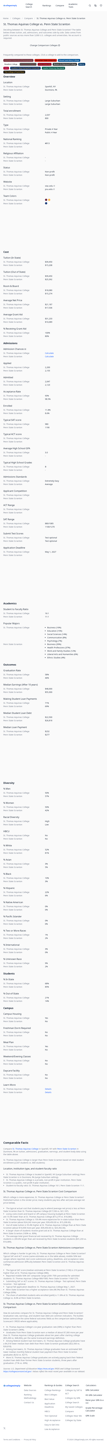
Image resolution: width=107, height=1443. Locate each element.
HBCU (47, 1411)
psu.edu (49, 189)
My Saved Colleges (74, 1407)
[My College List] (101, 5)
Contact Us (29, 1402)
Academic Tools (73, 5)
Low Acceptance (52, 1429)
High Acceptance (52, 1420)
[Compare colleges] (95, 5)
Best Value (49, 1399)
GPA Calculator (92, 1390)
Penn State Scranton (66, 1148)
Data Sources (30, 1390)
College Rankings (53, 1390)
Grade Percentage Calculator (94, 1409)
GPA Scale (90, 1415)
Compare (60, 5)
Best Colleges (51, 1394)
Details (48, 1089)
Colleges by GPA (72, 1398)
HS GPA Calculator (94, 1395)
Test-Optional (51, 1415)
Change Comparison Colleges (44, 45)
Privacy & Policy (30, 1440)
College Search (72, 1402)
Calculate (49, 353)
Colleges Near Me (73, 1415)
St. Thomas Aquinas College (25, 1148)
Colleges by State (73, 1420)
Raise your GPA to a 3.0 (95, 1401)
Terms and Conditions (11, 1440)
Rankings (46, 5)
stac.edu (49, 186)
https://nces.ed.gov (45, 1368)
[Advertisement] (45, 228)
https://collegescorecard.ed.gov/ (17, 1371)
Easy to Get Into (52, 1424)
